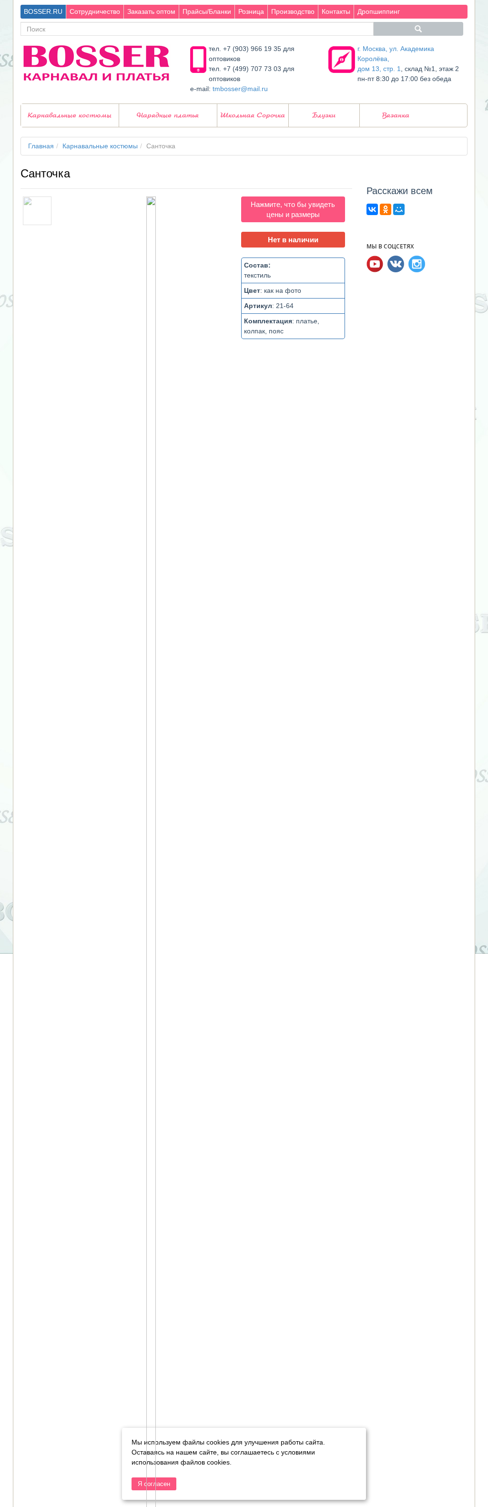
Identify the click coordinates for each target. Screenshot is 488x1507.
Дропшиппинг (378, 11)
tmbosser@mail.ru (240, 89)
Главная (41, 146)
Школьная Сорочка (252, 115)
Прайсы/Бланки (207, 11)
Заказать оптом (151, 11)
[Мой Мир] (399, 209)
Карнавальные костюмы (70, 115)
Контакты (336, 11)
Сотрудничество (95, 11)
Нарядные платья (168, 115)
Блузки (324, 115)
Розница (251, 11)
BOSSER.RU (43, 11)
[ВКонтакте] (372, 209)
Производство (293, 11)
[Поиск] (418, 29)
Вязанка (395, 115)
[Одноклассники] (385, 209)
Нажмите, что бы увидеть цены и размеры (293, 209)
